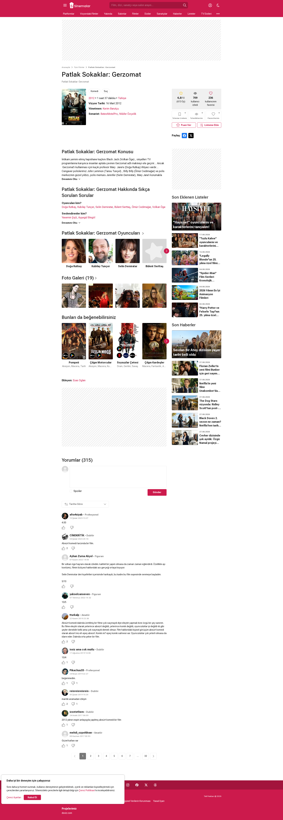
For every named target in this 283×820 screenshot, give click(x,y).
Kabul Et (32, 797)
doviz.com (67, 813)
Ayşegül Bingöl (86, 217)
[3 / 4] (127, 296)
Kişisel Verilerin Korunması (137, 801)
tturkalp (74, 615)
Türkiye (122, 98)
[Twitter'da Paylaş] (191, 135)
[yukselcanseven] (65, 595)
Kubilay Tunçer (85, 207)
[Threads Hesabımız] (155, 785)
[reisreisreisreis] (65, 692)
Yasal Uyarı (158, 801)
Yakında (108, 13)
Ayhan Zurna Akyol (81, 556)
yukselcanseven (80, 594)
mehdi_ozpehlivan (81, 732)
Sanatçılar (162, 13)
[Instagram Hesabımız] (127, 785)
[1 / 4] (74, 296)
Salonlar (122, 13)
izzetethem (77, 711)
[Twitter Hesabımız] (146, 785)
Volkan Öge (158, 207)
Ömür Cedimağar (141, 207)
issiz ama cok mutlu (82, 649)
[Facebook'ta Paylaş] (184, 135)
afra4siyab (76, 514)
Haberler (177, 13)
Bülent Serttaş (122, 207)
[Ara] (184, 5)
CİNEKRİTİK (77, 535)
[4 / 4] (154, 296)
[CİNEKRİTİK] (65, 537)
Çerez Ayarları (14, 797)
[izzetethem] (65, 713)
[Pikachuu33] (65, 671)
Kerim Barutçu (111, 108)
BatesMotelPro (109, 113)
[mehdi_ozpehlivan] (65, 734)
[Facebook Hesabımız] (137, 785)
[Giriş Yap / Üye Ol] (210, 5)
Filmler (135, 13)
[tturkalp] (65, 616)
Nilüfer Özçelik (127, 113)
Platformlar (68, 13)
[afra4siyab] (65, 516)
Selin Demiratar (104, 207)
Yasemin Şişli (69, 217)
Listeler (191, 13)
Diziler (148, 13)
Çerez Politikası (87, 790)
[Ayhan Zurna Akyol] (65, 557)
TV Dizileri (206, 13)
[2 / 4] (101, 296)
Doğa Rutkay (69, 207)
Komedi (94, 91)
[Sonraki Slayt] (166, 251)
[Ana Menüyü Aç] (65, 5)
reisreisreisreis (79, 691)
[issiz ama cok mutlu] (65, 651)
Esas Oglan (79, 380)
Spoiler (78, 491)
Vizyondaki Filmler (89, 13)
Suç (106, 91)
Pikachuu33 (77, 670)
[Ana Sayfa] (80, 5)
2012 (91, 98)
